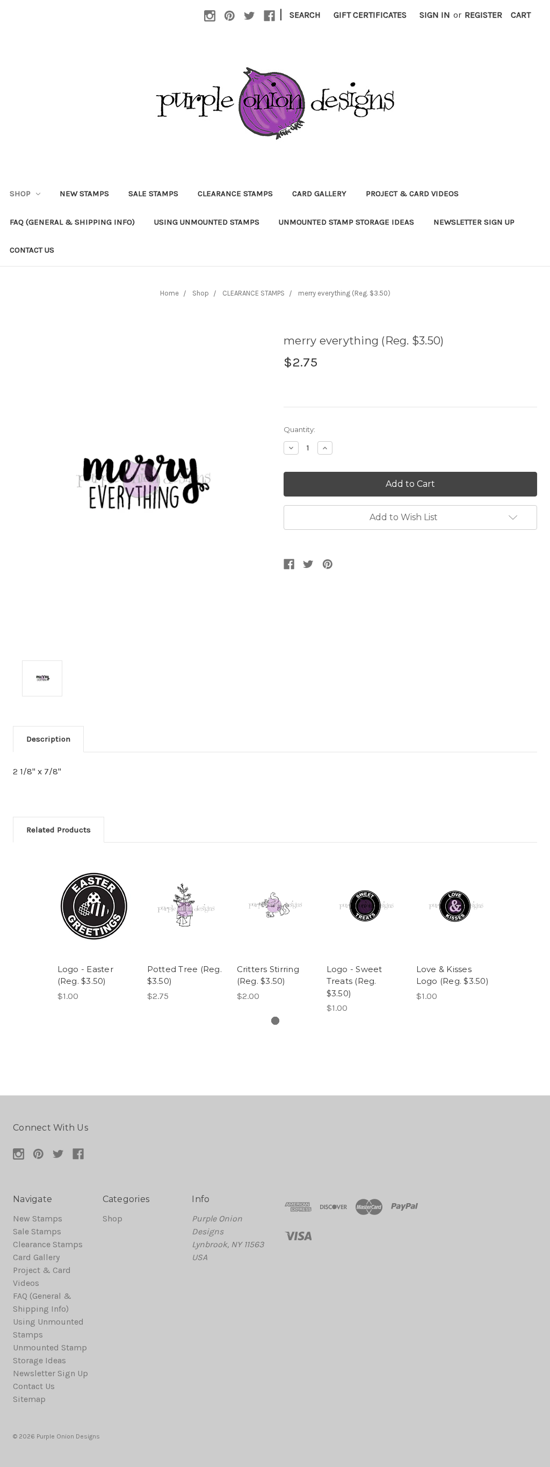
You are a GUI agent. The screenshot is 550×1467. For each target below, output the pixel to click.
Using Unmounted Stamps (206, 222)
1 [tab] (275, 1021)
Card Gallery (319, 193)
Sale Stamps (153, 193)
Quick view (95, 895)
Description (48, 739)
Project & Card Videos (412, 193)
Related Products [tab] (58, 830)
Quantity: (299, 429)
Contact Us (32, 250)
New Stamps (84, 193)
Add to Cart (96, 916)
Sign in (434, 15)
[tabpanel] (96, 928)
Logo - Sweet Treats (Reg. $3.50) (354, 981)
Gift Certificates (370, 15)
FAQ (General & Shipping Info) (72, 222)
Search (305, 15)
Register (483, 15)
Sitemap (29, 1399)
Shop (21, 193)
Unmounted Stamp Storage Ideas (346, 222)
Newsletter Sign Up (474, 222)
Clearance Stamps (235, 193)
